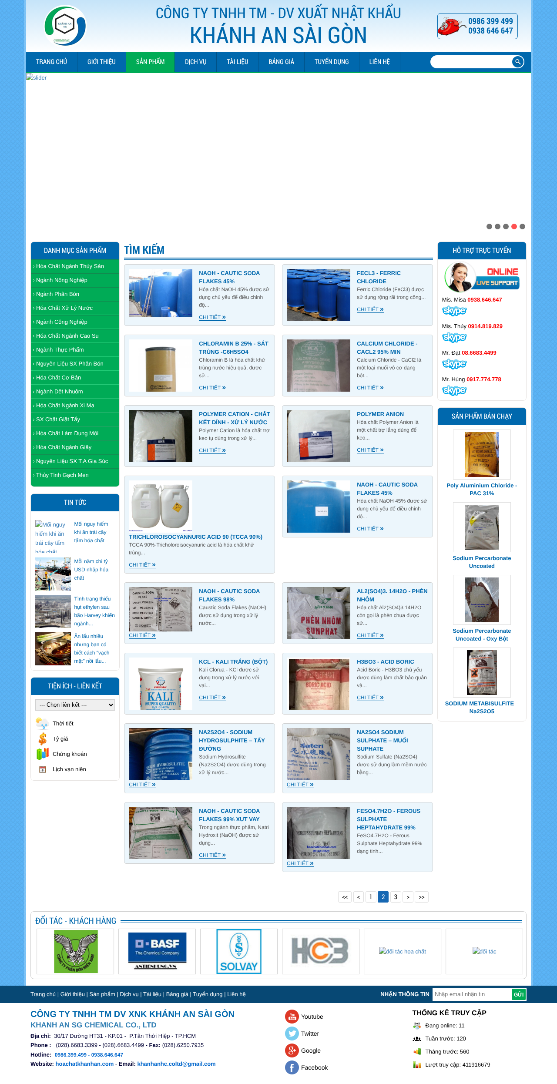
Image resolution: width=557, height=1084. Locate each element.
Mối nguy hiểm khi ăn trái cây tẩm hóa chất (91, 532)
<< (345, 897)
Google (311, 1050)
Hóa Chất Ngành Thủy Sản (70, 266)
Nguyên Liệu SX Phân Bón (70, 363)
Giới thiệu (101, 61)
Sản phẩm (150, 61)
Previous (33, 150)
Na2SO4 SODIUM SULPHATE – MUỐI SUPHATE (382, 740)
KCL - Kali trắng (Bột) (233, 661)
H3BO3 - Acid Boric (385, 661)
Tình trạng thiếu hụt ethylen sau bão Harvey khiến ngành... (94, 611)
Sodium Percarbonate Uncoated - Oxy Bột (482, 562)
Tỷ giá (60, 738)
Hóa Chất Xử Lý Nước (64, 308)
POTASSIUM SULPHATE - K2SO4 (482, 707)
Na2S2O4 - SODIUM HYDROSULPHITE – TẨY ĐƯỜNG (232, 740)
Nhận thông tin (404, 994)
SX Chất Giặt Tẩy (58, 419)
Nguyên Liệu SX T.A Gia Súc (72, 461)
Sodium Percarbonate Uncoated (482, 489)
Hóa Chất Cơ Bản (58, 377)
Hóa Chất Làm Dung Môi (67, 433)
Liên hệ (379, 61)
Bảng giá (281, 61)
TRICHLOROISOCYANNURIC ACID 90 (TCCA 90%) (195, 537)
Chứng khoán (70, 754)
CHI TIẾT (212, 317)
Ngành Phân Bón (57, 294)
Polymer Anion (380, 414)
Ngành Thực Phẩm (60, 349)
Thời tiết (63, 723)
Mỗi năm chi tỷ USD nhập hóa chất (91, 569)
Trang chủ (51, 61)
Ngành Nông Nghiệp (61, 280)
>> (421, 897)
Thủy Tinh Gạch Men (62, 475)
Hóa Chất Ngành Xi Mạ (65, 405)
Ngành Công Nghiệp (61, 322)
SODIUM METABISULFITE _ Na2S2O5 (482, 635)
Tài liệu (237, 61)
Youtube (312, 1016)
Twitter (310, 1033)
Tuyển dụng (332, 61)
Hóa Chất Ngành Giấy (63, 447)
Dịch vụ (195, 61)
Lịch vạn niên (69, 769)
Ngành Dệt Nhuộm (59, 391)
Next (524, 150)
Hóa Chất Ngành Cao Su (67, 335)
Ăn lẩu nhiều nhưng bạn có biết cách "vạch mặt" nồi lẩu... (91, 648)
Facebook (314, 1067)
